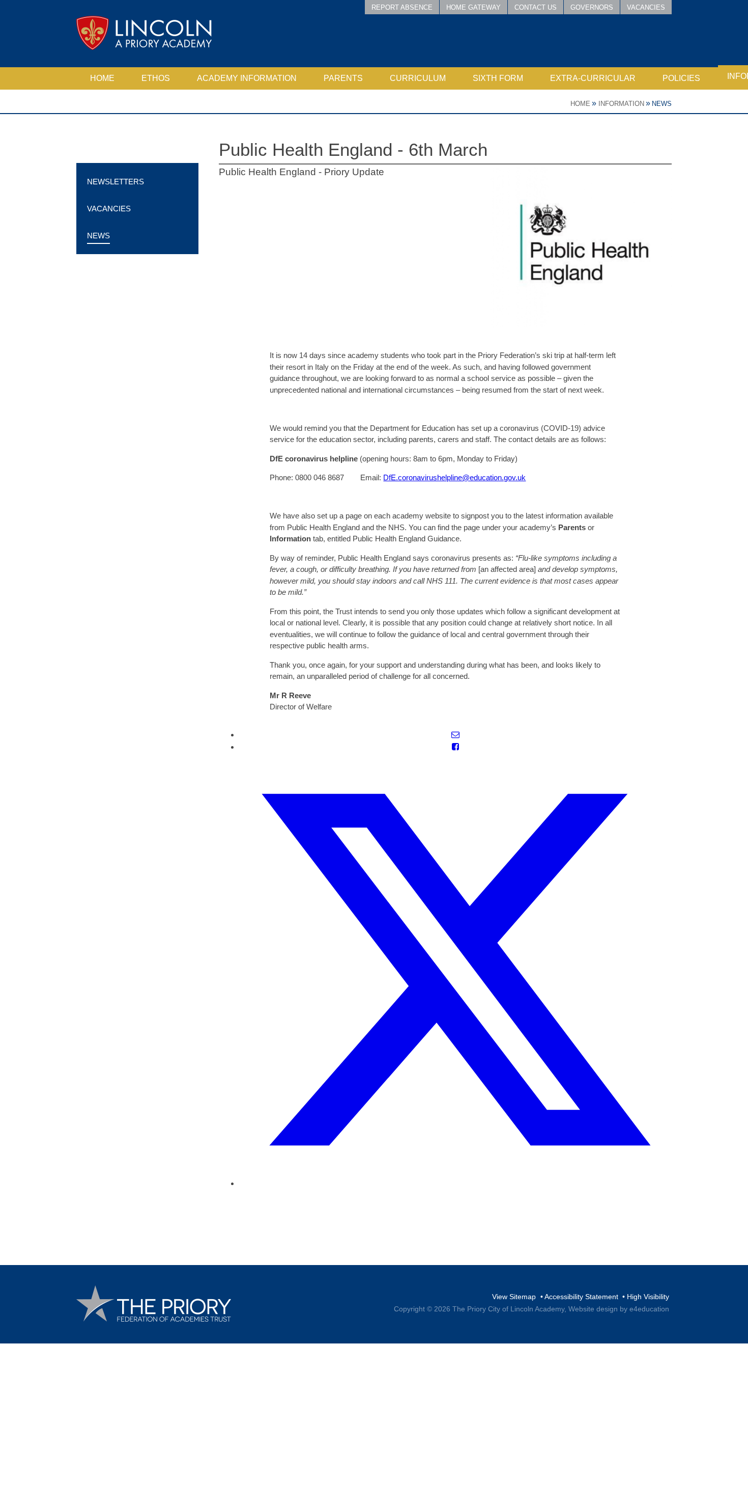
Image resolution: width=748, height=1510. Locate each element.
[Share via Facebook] (455, 747)
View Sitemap (514, 1297)
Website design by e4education (618, 1309)
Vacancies (646, 7)
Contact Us (535, 7)
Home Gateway (473, 7)
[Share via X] (455, 1183)
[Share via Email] (455, 734)
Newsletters (115, 181)
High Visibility (648, 1297)
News (662, 103)
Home (580, 103)
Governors (591, 7)
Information (621, 103)
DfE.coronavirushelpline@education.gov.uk (454, 477)
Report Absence (402, 7)
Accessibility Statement (581, 1297)
